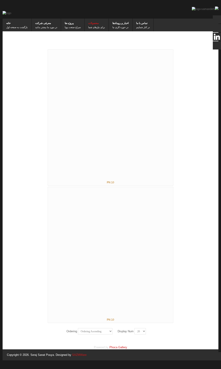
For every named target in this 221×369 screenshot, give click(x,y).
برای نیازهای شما (96, 27)
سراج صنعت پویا (73, 27)
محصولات (93, 23)
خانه (8, 23)
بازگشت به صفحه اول (17, 27)
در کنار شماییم (143, 27)
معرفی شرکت (43, 23)
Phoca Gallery (118, 347)
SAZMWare (79, 354)
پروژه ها (69, 23)
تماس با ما (141, 23)
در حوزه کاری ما (120, 27)
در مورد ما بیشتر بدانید (46, 27)
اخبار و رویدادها (120, 23)
